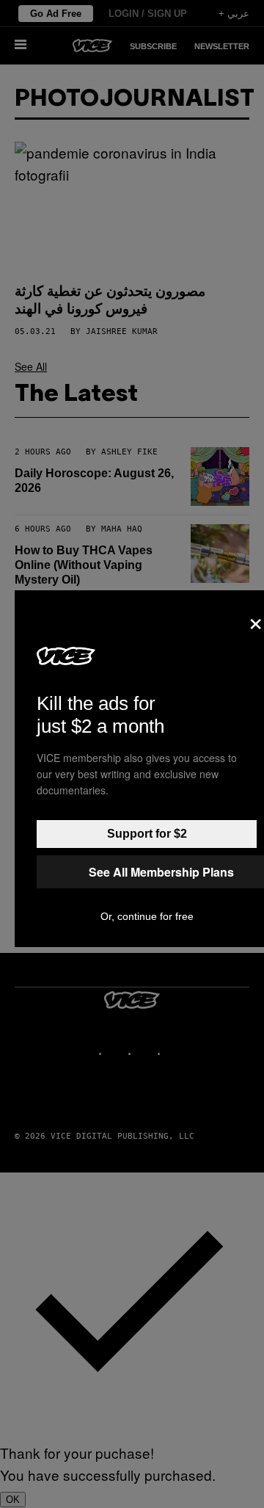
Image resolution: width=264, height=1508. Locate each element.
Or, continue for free (147, 916)
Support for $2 (147, 833)
